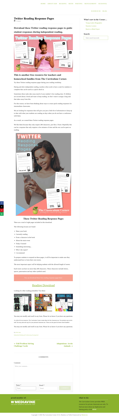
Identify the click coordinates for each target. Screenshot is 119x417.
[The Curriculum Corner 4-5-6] (21, 7)
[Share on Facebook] (2, 203)
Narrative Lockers (91, 26)
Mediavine (84, 415)
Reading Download (43, 285)
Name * (18, 385)
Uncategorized (35, 335)
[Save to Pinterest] (2, 210)
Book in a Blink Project (93, 29)
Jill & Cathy (18, 332)
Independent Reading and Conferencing (22, 335)
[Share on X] (2, 206)
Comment (17, 363)
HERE (94, 409)
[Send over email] (2, 214)
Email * (41, 385)
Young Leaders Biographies (94, 23)
